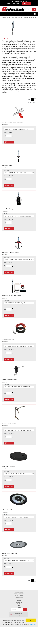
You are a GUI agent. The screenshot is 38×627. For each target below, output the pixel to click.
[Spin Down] (12, 136)
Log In (13, 3)
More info (33, 624)
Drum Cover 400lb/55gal (8, 466)
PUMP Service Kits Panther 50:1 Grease (12, 122)
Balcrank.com (19, 597)
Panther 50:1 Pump (7, 165)
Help (17, 3)
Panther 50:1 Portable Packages (10, 252)
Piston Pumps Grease (16, 17)
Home (8, 3)
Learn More (4, 124)
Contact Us (19, 602)
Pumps (8, 17)
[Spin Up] (12, 134)
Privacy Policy (19, 595)
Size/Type (6, 127)
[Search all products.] (34, 9)
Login (19, 598)
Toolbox (19, 607)
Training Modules (19, 592)
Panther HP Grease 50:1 (30, 17)
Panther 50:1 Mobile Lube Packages (11, 295)
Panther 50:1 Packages (8, 208)
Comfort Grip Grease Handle (9, 379)
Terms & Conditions (19, 593)
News (19, 605)
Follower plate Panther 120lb (9, 553)
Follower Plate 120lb (7, 509)
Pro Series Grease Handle (9, 423)
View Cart (19, 600)
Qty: (5, 135)
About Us (19, 603)
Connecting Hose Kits (8, 339)
